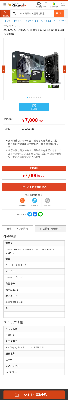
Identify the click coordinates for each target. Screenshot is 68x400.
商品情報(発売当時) (50, 228)
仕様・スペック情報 (17, 228)
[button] (3, 69)
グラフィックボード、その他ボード (40, 21)
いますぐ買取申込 (37, 187)
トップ (8, 21)
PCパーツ (18, 21)
